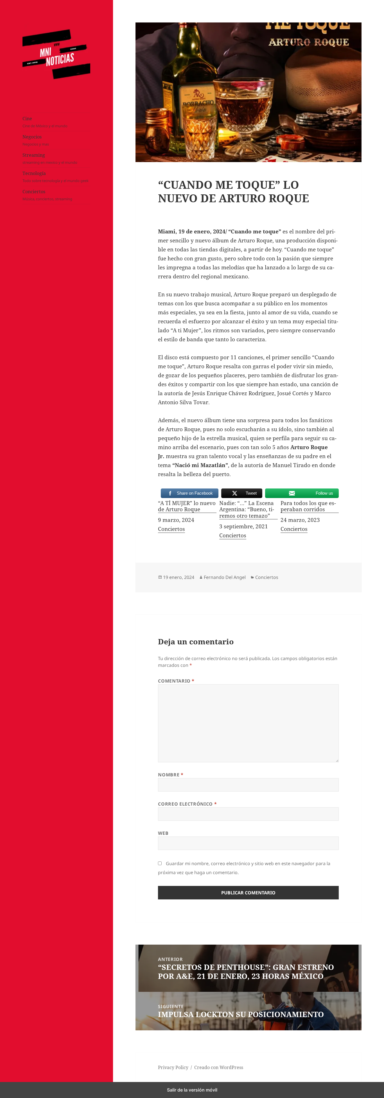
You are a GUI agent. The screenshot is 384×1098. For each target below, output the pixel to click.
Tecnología (55, 176)
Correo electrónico (187, 804)
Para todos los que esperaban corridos (308, 506)
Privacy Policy (173, 1067)
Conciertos (47, 194)
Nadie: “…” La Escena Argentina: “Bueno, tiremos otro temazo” (246, 509)
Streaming (49, 158)
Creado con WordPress (218, 1067)
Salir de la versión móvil (192, 1090)
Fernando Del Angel (225, 577)
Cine (44, 121)
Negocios (35, 140)
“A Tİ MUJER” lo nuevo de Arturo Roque (187, 506)
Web (163, 833)
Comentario (176, 681)
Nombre (170, 775)
